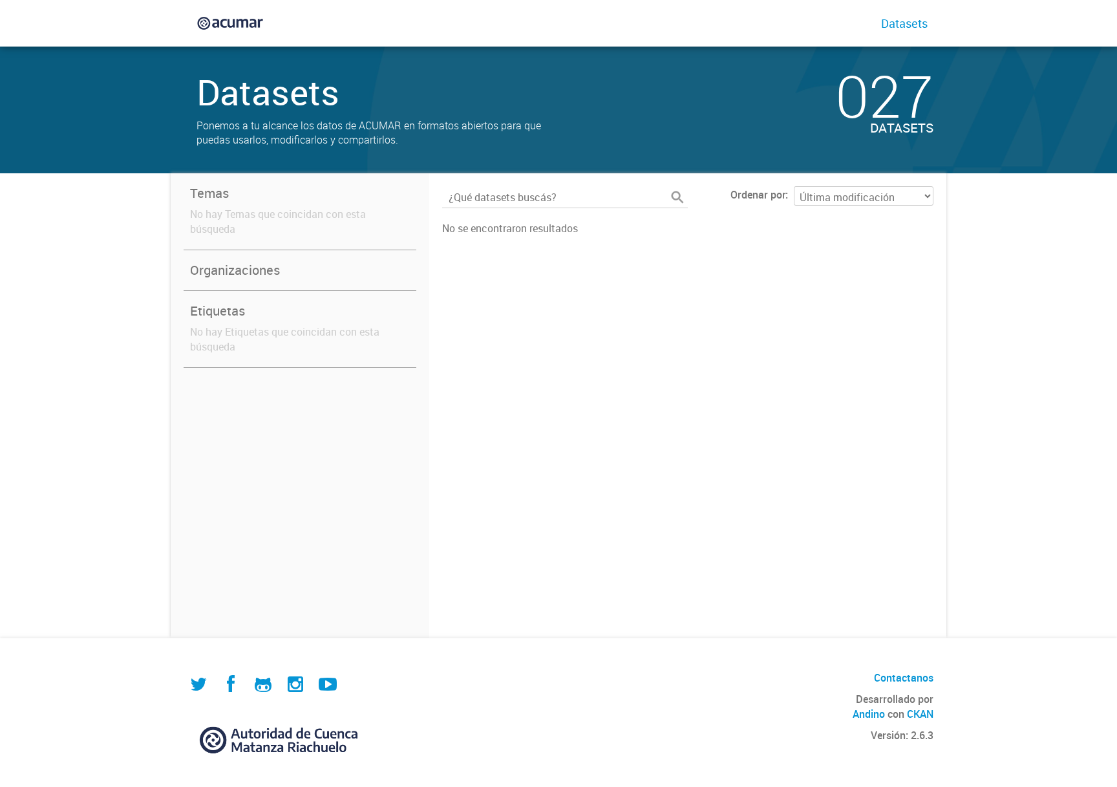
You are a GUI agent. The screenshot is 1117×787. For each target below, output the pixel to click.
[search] (677, 197)
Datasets (904, 23)
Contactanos (903, 678)
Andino (869, 714)
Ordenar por (757, 194)
